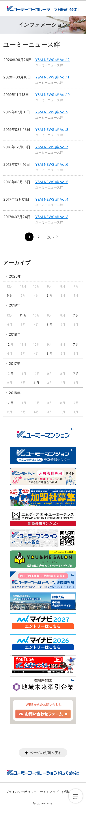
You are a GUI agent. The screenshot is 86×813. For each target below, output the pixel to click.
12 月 (9, 344)
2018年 (15, 334)
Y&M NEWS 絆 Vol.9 (51, 112)
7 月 (76, 315)
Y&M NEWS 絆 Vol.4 (51, 199)
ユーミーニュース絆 (49, 65)
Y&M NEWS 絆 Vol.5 (51, 182)
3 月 (49, 295)
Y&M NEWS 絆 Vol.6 (51, 164)
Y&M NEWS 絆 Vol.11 (52, 77)
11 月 (23, 315)
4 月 (36, 383)
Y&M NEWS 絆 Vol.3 (51, 217)
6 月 (10, 295)
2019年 (15, 305)
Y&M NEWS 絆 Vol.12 (52, 59)
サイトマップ (49, 792)
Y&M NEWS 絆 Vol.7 (51, 147)
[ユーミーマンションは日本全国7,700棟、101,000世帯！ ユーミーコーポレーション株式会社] (43, 8)
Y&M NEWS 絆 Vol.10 (52, 94)
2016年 (15, 392)
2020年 (15, 276)
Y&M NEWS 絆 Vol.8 (51, 129)
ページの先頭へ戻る (46, 752)
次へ (50, 237)
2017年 (14, 363)
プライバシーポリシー (21, 792)
